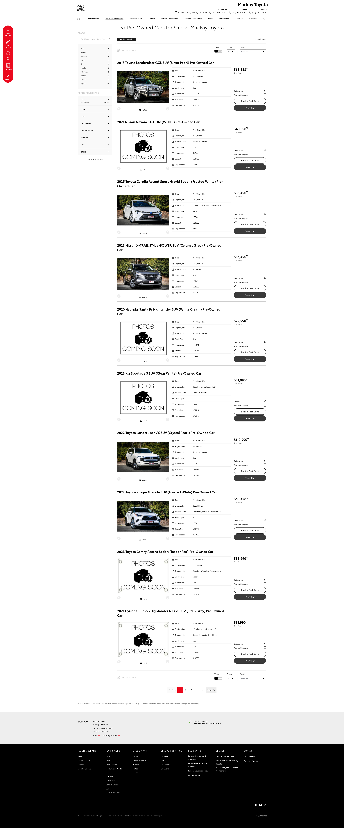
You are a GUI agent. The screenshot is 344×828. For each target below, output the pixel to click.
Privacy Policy (137, 815)
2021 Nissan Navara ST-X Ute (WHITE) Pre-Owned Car (158, 122)
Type (85, 100)
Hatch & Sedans (87, 750)
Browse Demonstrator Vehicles (198, 765)
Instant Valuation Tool (198, 770)
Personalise (224, 18)
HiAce (135, 768)
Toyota (83, 84)
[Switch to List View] (216, 51)
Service (151, 18)
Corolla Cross (111, 784)
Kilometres (86, 123)
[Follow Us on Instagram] (265, 804)
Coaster (136, 772)
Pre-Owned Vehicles (114, 18)
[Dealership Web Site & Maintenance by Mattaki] (261, 815)
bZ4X (107, 760)
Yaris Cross (110, 780)
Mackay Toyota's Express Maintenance (227, 769)
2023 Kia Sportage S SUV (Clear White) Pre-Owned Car (159, 373)
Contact (253, 18)
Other (83, 152)
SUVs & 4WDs (112, 750)
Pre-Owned (194, 750)
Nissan (83, 76)
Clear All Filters (95, 159)
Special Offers (136, 18)
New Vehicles (93, 18)
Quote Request (195, 775)
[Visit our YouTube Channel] (260, 804)
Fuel (82, 145)
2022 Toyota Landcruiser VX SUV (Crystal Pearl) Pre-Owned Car (166, 432)
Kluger (108, 788)
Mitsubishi (84, 72)
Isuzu (83, 60)
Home (78, 18)
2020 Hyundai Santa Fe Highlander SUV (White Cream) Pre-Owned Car (169, 311)
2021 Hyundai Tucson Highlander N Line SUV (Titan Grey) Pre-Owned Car (170, 613)
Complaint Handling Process (155, 815)
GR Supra (165, 768)
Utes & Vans (140, 750)
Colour (84, 137)
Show (229, 47)
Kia (82, 64)
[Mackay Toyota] (81, 8)
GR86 (163, 760)
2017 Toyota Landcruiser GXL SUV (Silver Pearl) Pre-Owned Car (165, 62)
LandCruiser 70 (139, 760)
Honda (83, 52)
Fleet (210, 18)
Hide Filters (129, 50)
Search (264, 19)
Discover (239, 18)
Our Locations (250, 756)
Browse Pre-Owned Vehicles (197, 758)
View (216, 47)
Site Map (127, 815)
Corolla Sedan (84, 768)
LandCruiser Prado (113, 768)
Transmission (87, 130)
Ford (82, 49)
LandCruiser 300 (112, 792)
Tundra (136, 764)
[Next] (167, 108)
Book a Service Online (226, 756)
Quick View (238, 91)
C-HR (107, 772)
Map (95, 735)
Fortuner (109, 776)
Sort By (243, 47)
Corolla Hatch (84, 760)
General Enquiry (251, 761)
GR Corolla (165, 764)
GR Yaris (164, 756)
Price (83, 109)
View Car (250, 107)
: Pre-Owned (125, 39)
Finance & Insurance (193, 18)
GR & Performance (171, 750)
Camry (81, 764)
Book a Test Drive (250, 100)
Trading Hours (109, 735)
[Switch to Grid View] (220, 51)
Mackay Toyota (253, 4)
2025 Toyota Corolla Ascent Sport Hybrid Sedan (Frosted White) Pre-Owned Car (170, 183)
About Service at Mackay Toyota (227, 762)
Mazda (83, 68)
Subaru (83, 80)
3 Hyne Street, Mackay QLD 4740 (192, 12)
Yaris (80, 756)
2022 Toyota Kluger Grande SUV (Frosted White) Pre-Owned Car (167, 492)
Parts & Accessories (169, 18)
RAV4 (107, 756)
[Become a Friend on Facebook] (256, 804)
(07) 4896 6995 (220, 11)
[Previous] (119, 108)
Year (83, 116)
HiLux (135, 756)
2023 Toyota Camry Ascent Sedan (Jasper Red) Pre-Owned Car (165, 551)
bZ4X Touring (111, 764)
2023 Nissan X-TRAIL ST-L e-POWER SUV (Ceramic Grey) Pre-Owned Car (169, 247)
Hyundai (84, 56)
